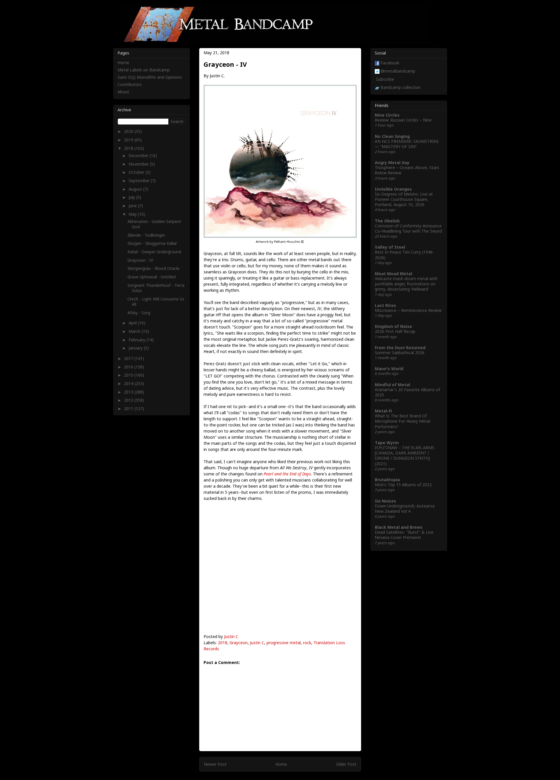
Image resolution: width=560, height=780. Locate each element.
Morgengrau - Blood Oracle (153, 268)
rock (307, 642)
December (139, 155)
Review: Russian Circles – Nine (403, 120)
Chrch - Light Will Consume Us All (155, 301)
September (140, 180)
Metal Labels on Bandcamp (144, 70)
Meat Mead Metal (393, 273)
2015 (129, 375)
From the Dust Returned (400, 347)
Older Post (346, 764)
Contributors (130, 84)
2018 (222, 642)
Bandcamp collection (401, 87)
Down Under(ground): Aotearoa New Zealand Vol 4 (405, 508)
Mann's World (389, 368)
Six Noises (385, 501)
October (137, 172)
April (133, 323)
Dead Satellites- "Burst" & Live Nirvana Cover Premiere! (404, 534)
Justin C (231, 636)
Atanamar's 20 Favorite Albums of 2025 (407, 392)
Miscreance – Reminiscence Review (408, 310)
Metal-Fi (383, 411)
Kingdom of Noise (393, 326)
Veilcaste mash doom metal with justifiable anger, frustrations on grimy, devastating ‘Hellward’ (406, 284)
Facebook (390, 63)
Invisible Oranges (393, 189)
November (139, 164)
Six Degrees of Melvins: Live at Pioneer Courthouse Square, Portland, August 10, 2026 (404, 199)
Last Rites (385, 305)
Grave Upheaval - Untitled (151, 277)
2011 (129, 408)
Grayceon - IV (140, 260)
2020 (129, 131)
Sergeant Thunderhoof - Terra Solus (155, 287)
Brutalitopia (387, 479)
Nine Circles (387, 115)
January (136, 348)
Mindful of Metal (392, 384)
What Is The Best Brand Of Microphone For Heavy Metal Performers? (402, 421)
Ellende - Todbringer (146, 235)
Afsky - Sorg (138, 312)
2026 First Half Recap (395, 331)
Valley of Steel (390, 247)
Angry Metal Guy (392, 162)
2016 (129, 367)
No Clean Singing (392, 136)
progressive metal (284, 642)
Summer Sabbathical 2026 (399, 352)
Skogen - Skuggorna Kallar (152, 243)
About (123, 91)
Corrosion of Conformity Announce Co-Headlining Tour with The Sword (408, 228)
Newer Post (215, 764)
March (135, 331)
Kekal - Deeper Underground (154, 251)
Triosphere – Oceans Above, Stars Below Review (407, 170)
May (133, 214)
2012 (129, 400)
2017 (129, 358)
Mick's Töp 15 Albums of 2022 (403, 484)
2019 (129, 140)
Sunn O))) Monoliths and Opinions (150, 77)
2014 (129, 383)
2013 (129, 392)
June (133, 205)
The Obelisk (387, 221)
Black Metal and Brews (399, 527)
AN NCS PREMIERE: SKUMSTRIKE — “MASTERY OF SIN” (407, 143)
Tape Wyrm (387, 442)
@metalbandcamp (398, 71)
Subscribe (385, 79)
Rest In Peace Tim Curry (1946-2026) (404, 254)
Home (281, 764)
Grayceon (239, 642)
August (136, 189)
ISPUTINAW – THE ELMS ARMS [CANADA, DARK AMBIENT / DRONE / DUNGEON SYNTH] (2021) (404, 455)
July (132, 197)
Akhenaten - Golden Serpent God (154, 224)
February (137, 339)
